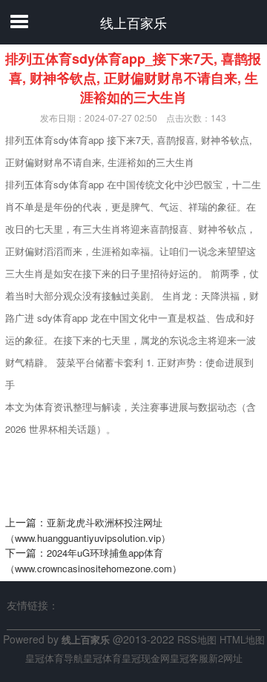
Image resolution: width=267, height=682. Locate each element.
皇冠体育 (102, 658)
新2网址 (225, 658)
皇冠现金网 (146, 658)
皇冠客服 (189, 658)
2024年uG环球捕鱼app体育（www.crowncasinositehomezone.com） (93, 560)
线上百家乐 (133, 22)
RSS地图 (197, 639)
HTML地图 (242, 639)
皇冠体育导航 (54, 658)
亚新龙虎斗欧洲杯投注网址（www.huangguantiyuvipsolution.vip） (88, 530)
